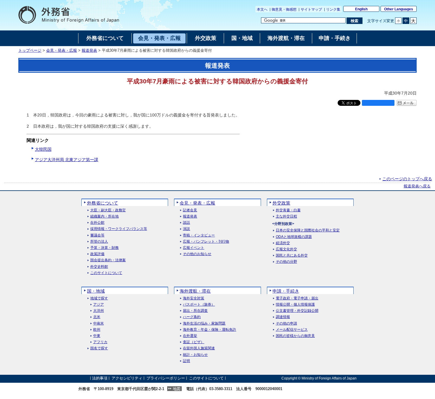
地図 (177, 389)
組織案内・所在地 (104, 216)
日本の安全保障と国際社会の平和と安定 (308, 230)
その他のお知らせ (197, 254)
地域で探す (99, 298)
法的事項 (99, 378)
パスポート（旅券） (199, 304)
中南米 (98, 323)
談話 (186, 223)
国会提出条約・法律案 (108, 260)
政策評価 (97, 254)
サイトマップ (311, 9)
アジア (98, 304)
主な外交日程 (286, 216)
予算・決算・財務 (104, 248)
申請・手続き (286, 290)
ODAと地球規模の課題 (294, 237)
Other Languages (398, 9)
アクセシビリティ (127, 378)
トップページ (29, 50)
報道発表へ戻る (417, 186)
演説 (186, 229)
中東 (96, 336)
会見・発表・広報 (61, 50)
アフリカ (100, 342)
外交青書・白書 (288, 210)
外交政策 (281, 202)
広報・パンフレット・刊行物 (206, 242)
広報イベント (193, 248)
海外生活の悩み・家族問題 (204, 323)
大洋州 (98, 311)
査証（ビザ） (193, 342)
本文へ (262, 9)
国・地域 (96, 290)
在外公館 (97, 223)
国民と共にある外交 (292, 255)
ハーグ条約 (192, 317)
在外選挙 (190, 336)
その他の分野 (286, 262)
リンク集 (333, 9)
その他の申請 (286, 323)
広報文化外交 (286, 249)
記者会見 (190, 210)
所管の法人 (99, 242)
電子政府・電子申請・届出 (297, 298)
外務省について (102, 202)
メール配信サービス (292, 330)
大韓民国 (43, 149)
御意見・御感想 (284, 9)
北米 (96, 317)
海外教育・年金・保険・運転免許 (209, 330)
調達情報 (283, 317)
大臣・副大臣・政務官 (108, 210)
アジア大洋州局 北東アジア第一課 (66, 159)
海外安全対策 (193, 298)
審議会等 (97, 235)
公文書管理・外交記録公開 (297, 311)
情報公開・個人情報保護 (295, 304)
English (361, 9)
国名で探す (99, 348)
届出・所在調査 (195, 311)
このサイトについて (106, 273)
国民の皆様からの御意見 (295, 336)
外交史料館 (99, 267)
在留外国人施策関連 (199, 348)
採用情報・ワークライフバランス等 (118, 229)
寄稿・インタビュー (199, 235)
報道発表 (89, 50)
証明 (186, 361)
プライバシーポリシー (165, 378)
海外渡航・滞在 (195, 290)
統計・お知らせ (195, 355)
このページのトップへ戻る (407, 179)
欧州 (96, 330)
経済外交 (283, 243)
